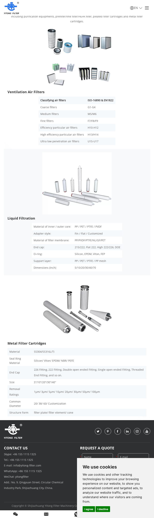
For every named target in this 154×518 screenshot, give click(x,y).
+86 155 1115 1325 (24, 454)
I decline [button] (102, 509)
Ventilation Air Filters (26, 92)
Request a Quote (97, 448)
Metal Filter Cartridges (27, 343)
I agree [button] (89, 509)
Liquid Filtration (21, 218)
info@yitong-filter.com (27, 465)
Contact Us (16, 448)
